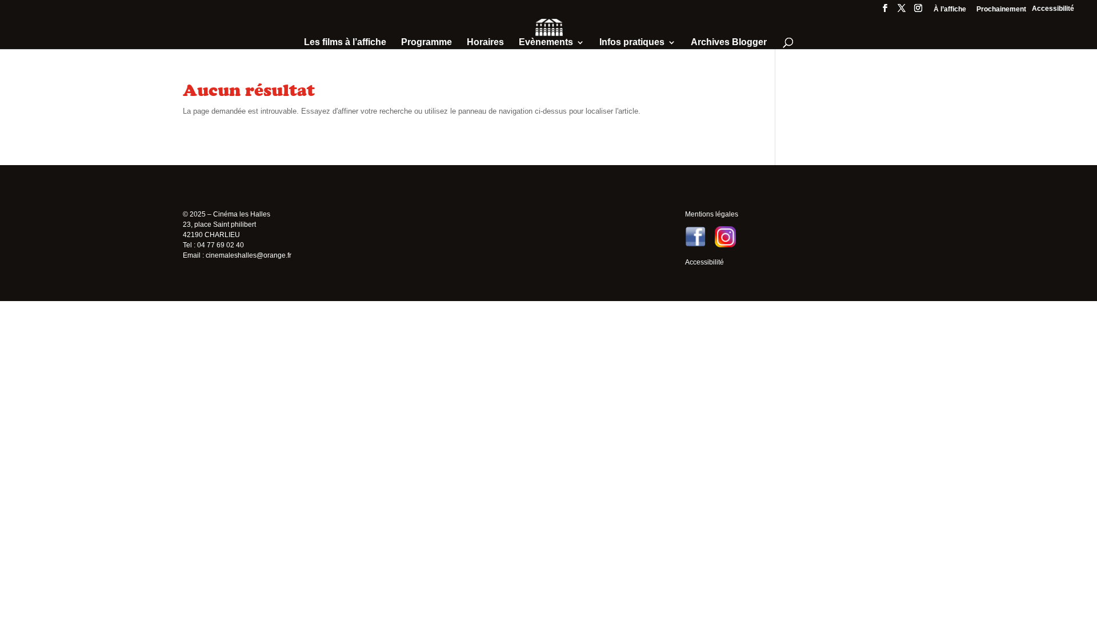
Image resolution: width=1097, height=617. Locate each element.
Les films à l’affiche (345, 42)
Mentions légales (711, 214)
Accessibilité (1053, 9)
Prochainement (1001, 9)
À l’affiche (950, 9)
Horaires (485, 42)
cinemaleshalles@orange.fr (248, 255)
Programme (426, 42)
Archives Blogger (729, 42)
